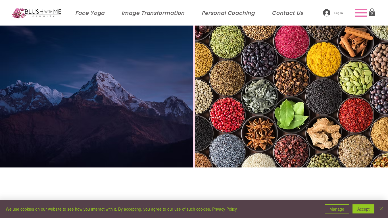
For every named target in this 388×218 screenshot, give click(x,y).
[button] (372, 12)
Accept (363, 209)
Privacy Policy (224, 209)
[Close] (381, 208)
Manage (336, 209)
